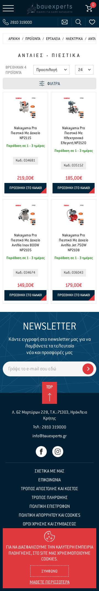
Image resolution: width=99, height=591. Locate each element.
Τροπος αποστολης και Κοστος (49, 489)
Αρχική (14, 39)
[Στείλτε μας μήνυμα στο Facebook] (41, 451)
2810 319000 (54, 427)
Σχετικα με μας (49, 471)
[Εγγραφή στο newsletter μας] (88, 368)
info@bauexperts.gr (49, 436)
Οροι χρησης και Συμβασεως (49, 524)
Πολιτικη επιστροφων (49, 506)
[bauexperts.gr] (49, 8)
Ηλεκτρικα (74, 39)
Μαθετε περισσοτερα (50, 582)
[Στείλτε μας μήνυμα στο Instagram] (57, 451)
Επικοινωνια (49, 480)
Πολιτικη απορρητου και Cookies (49, 515)
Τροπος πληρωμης (50, 497)
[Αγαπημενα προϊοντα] (92, 22)
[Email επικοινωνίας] (65, 22)
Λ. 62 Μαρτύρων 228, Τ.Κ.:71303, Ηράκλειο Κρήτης (49, 415)
